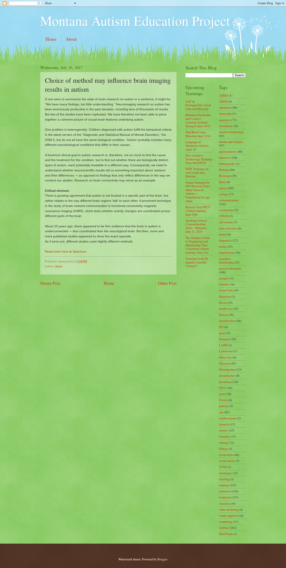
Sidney (223, 449)
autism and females (231, 142)
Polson (223, 400)
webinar (224, 527)
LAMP (223, 345)
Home (51, 39)
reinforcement (227, 418)
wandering (225, 521)
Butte (222, 182)
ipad (221, 333)
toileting (224, 479)
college (223, 194)
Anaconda (225, 113)
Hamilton (225, 296)
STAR (223, 467)
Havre (223, 302)
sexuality (224, 436)
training (224, 485)
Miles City (225, 357)
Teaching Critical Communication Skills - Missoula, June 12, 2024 (196, 226)
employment (226, 252)
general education (230, 268)
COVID (224, 216)
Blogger (162, 559)
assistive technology (231, 132)
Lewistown (226, 351)
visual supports (228, 515)
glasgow (224, 278)
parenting (225, 382)
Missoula (224, 363)
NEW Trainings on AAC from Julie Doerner (196, 172)
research (224, 424)
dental (223, 234)
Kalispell (224, 339)
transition (225, 491)
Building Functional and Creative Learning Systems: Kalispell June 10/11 (198, 120)
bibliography (227, 164)
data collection (228, 228)
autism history (228, 151)
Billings (224, 170)
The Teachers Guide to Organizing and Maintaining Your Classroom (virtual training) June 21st (197, 245)
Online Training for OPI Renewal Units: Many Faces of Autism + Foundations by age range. (197, 191)
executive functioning (226, 261)
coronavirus (226, 210)
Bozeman (225, 176)
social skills (226, 455)
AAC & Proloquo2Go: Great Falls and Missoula (198, 105)
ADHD (223, 95)
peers (222, 394)
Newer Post (50, 283)
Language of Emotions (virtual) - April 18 (197, 145)
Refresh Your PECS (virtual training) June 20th (197, 211)
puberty (224, 406)
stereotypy (225, 473)
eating (223, 246)
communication (228, 200)
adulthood (225, 107)
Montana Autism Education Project (135, 21)
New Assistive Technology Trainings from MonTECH (198, 159)
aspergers (225, 120)
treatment (225, 497)
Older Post (167, 283)
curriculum (226, 222)
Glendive (224, 284)
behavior (224, 157)
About (71, 39)
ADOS (223, 101)
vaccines (224, 503)
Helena (223, 315)
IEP (221, 327)
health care (225, 308)
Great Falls (226, 290)
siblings (224, 442)
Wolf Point (226, 534)
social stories (227, 461)
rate (221, 412)
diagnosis (225, 240)
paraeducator (227, 375)
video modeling (228, 509)
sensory (223, 430)
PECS (222, 388)
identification (227, 321)
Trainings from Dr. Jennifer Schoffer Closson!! (196, 262)
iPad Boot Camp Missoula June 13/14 (198, 134)
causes (58, 266)
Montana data (227, 369)
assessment (225, 126)
